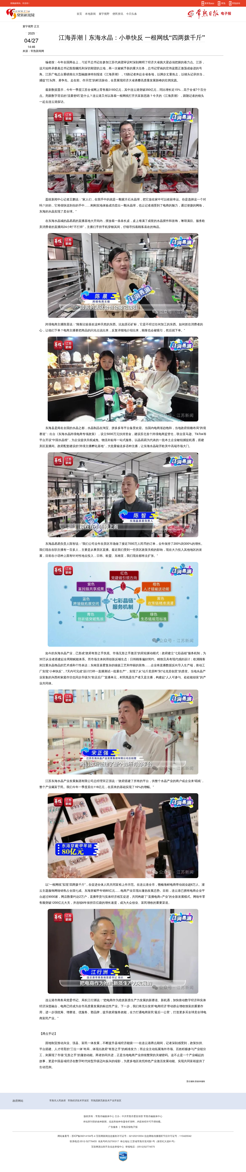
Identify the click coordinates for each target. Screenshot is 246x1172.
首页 (79, 13)
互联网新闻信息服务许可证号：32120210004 (120, 1136)
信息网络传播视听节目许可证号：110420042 (167, 1136)
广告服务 (113, 1127)
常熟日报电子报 (129, 1127)
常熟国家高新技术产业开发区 (106, 1100)
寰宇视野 (104, 13)
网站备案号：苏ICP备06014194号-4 (77, 1136)
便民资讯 (117, 13)
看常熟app (209, 3)
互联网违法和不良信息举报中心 (107, 1147)
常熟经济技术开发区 (78, 1100)
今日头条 (131, 13)
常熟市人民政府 (57, 1100)
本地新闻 (90, 13)
